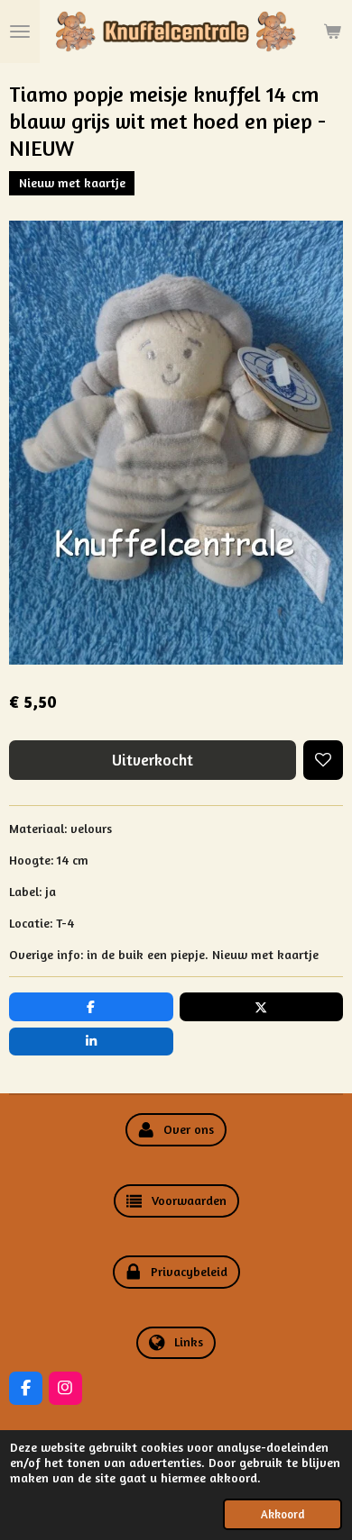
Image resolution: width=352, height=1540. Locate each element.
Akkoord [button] (282, 1514)
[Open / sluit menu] (20, 31)
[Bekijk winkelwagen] (332, 31)
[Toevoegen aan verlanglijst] (323, 760)
